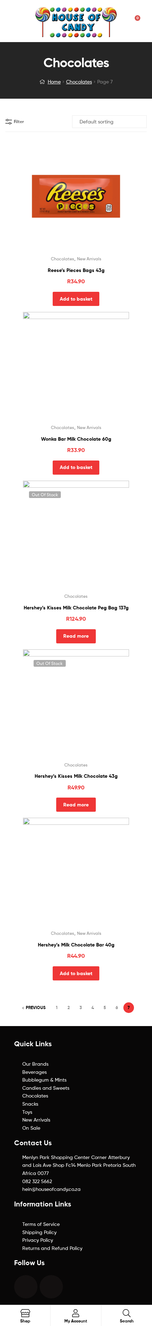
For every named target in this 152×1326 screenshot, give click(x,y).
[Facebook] (25, 1286)
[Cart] (135, 21)
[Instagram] (51, 1286)
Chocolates (79, 82)
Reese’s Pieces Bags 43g (76, 270)
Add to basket (76, 299)
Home (54, 82)
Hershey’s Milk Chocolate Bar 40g (76, 945)
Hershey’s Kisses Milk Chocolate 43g (76, 776)
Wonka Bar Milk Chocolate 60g (76, 439)
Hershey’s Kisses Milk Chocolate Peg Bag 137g (76, 607)
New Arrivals (89, 258)
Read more (76, 636)
